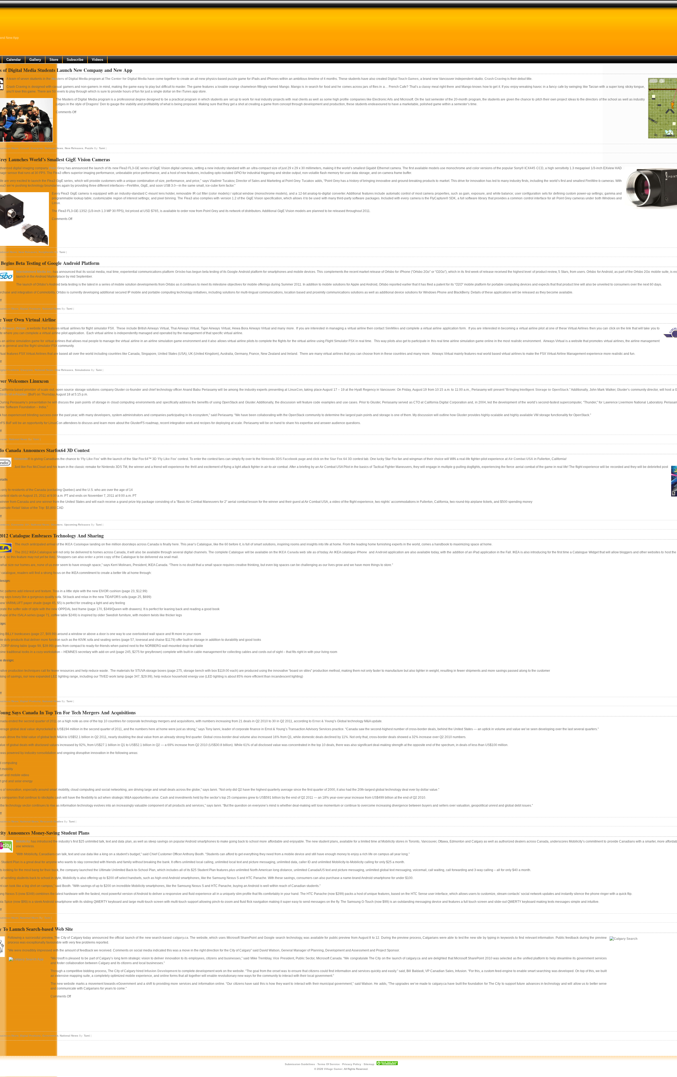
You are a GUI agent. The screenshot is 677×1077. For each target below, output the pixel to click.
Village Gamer (333, 1068)
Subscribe (75, 60)
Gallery (35, 60)
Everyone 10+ (20, 524)
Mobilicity (23, 841)
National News (54, 148)
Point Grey (57, 168)
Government (50, 1035)
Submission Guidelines (300, 1064)
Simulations (82, 370)
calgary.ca (180, 938)
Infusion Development (160, 971)
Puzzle (89, 148)
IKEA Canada (289, 552)
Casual (24, 148)
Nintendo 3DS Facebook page (283, 459)
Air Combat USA (520, 459)
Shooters (57, 524)
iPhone (362, 552)
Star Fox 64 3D (341, 459)
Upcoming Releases (77, 524)
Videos (97, 60)
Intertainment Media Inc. (34, 272)
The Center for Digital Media (126, 79)
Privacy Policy (351, 1064)
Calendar (13, 60)
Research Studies (51, 821)
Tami (102, 148)
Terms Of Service (328, 1064)
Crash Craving (495, 79)
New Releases (74, 148)
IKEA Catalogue (77, 544)
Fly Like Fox (90, 459)
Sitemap (369, 1064)
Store (53, 60)
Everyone (37, 148)
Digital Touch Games (403, 79)
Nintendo (21, 459)
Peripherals (46, 252)
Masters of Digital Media (70, 79)
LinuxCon (295, 390)
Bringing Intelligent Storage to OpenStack (537, 390)
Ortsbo (180, 272)
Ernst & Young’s (324, 721)
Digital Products (30, 308)
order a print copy (98, 557)
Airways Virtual (13, 328)
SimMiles (392, 328)
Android (381, 552)
